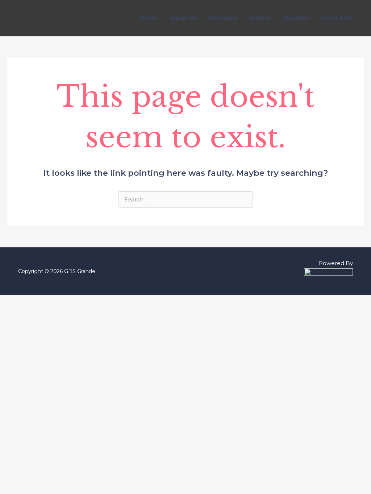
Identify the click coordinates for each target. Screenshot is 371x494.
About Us (182, 17)
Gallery (260, 17)
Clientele (295, 17)
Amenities (222, 17)
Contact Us (336, 17)
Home (148, 17)
